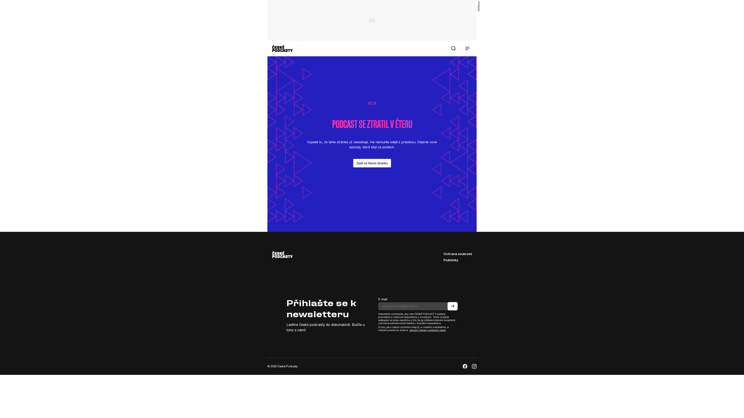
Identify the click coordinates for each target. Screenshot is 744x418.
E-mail (382, 299)
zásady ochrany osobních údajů (427, 330)
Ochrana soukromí (457, 254)
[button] (453, 48)
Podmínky (450, 260)
